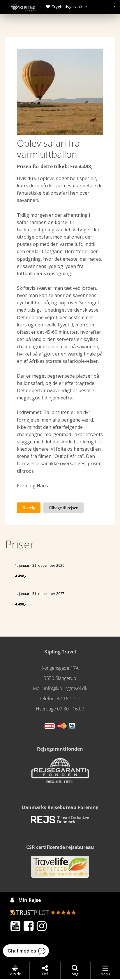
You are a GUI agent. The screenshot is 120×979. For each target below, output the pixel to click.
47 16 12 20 (69, 698)
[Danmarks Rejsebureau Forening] (60, 822)
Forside (14, 973)
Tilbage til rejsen (63, 507)
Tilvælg (28, 507)
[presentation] (65, 6)
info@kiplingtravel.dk (65, 688)
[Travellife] (60, 869)
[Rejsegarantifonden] (60, 773)
